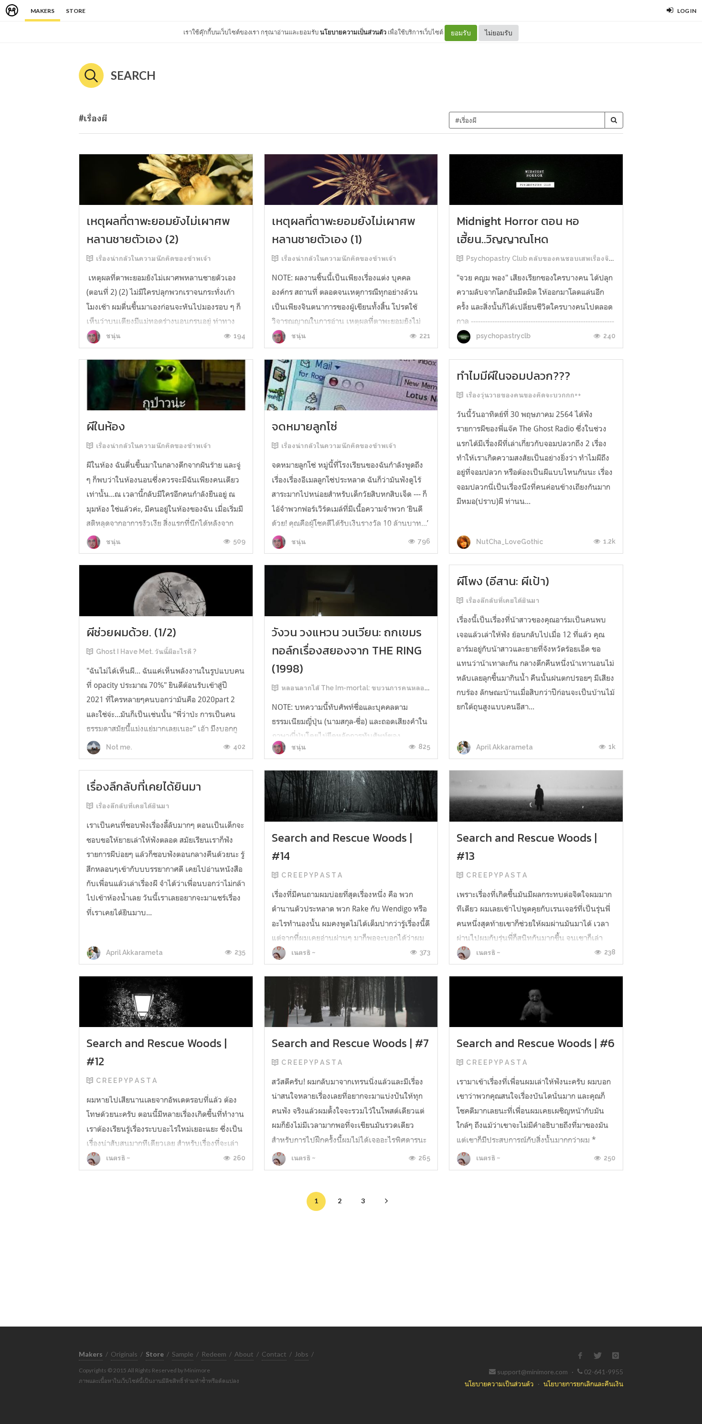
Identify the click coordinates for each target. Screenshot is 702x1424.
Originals (124, 1354)
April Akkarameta (504, 747)
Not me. (118, 747)
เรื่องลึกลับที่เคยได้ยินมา (503, 600)
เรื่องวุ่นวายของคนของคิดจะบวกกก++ (523, 395)
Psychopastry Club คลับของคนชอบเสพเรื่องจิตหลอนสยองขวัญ (564, 258)
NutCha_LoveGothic (509, 542)
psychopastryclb (503, 336)
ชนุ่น (112, 336)
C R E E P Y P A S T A (311, 875)
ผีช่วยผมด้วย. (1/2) (131, 632)
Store (75, 10)
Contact (274, 1354)
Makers (42, 10)
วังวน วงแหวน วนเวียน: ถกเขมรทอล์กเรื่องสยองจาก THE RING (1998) (347, 650)
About (244, 1354)
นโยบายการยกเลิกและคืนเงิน (583, 1384)
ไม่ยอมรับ (498, 33)
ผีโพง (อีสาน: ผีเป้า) (503, 581)
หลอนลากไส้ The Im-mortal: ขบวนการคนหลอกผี (357, 688)
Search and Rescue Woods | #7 (350, 1043)
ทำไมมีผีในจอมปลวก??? (513, 375)
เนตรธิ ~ (303, 952)
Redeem (214, 1354)
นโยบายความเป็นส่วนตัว (353, 32)
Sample (182, 1354)
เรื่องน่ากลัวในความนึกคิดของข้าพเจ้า (153, 258)
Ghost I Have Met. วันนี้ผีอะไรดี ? (146, 651)
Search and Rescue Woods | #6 (536, 1043)
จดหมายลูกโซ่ (304, 426)
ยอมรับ (461, 33)
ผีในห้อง (105, 426)
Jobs (301, 1354)
